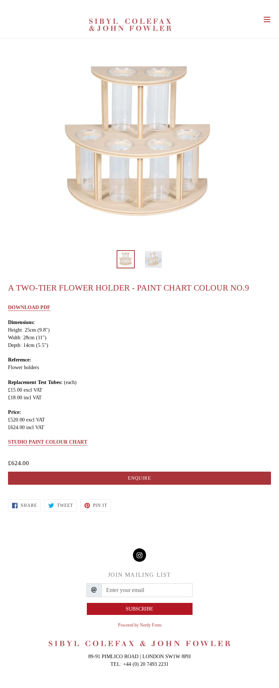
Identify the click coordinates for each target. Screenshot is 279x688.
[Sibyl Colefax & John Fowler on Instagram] (139, 555)
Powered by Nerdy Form (139, 625)
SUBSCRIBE (139, 609)
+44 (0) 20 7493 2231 (146, 664)
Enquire (139, 478)
